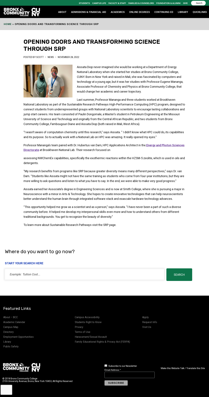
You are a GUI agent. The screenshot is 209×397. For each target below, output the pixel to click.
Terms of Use (82, 331)
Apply (145, 317)
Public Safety (11, 346)
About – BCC (10, 317)
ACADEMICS (118, 12)
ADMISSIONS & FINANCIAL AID (88, 12)
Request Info (149, 322)
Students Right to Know (88, 322)
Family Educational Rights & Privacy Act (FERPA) (102, 341)
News (51, 57)
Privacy (79, 327)
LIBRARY (183, 12)
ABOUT (62, 12)
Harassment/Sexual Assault (91, 336)
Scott (40, 57)
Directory (8, 331)
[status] (84, 274)
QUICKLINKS (200, 12)
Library (7, 341)
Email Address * (112, 370)
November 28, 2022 (68, 57)
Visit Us (146, 327)
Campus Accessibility (87, 317)
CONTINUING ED (163, 12)
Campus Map (10, 327)
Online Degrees (139, 12)
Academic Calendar (14, 322)
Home (8, 24)
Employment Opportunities (18, 336)
